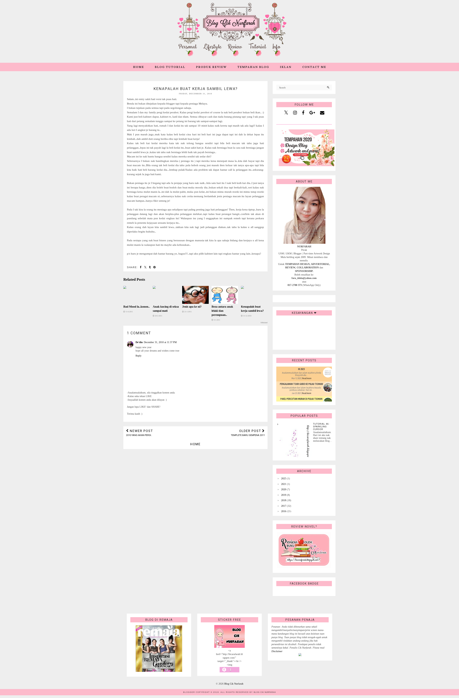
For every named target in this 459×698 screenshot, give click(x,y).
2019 (283, 495)
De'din (139, 342)
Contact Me (314, 67)
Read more (306, 378)
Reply (138, 355)
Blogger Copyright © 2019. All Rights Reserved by (229, 692)
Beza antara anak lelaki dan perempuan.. (222, 311)
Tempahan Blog (253, 67)
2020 (283, 489)
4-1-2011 (216, 320)
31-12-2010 (247, 316)
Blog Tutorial (170, 67)
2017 (283, 506)
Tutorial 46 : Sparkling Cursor (321, 426)
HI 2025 (301, 369)
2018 (283, 500)
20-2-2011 (158, 316)
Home (138, 67)
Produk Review (211, 67)
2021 (283, 484)
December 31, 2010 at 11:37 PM (160, 342)
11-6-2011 (129, 312)
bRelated (264, 323)
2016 (283, 511)
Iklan (286, 67)
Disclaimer (276, 651)
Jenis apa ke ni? (192, 306)
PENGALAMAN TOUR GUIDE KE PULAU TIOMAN (301, 384)
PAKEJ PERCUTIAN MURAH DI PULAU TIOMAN (301, 398)
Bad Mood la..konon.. (136, 306)
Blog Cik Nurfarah (233, 683)
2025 (283, 478)
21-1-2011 (188, 312)
